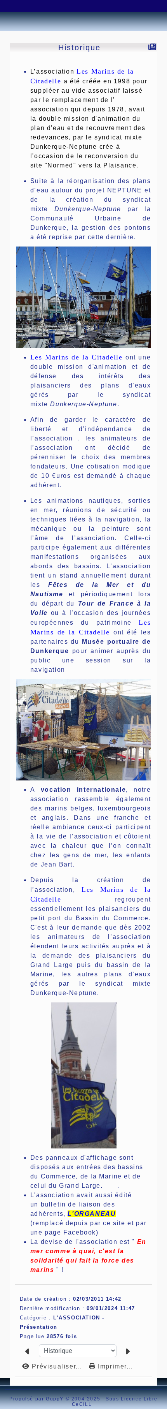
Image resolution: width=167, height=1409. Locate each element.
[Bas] (52, 6)
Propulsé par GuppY (37, 1399)
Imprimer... (114, 1366)
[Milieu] (33, 6)
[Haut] (14, 6)
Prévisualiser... (57, 1366)
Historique (79, 47)
